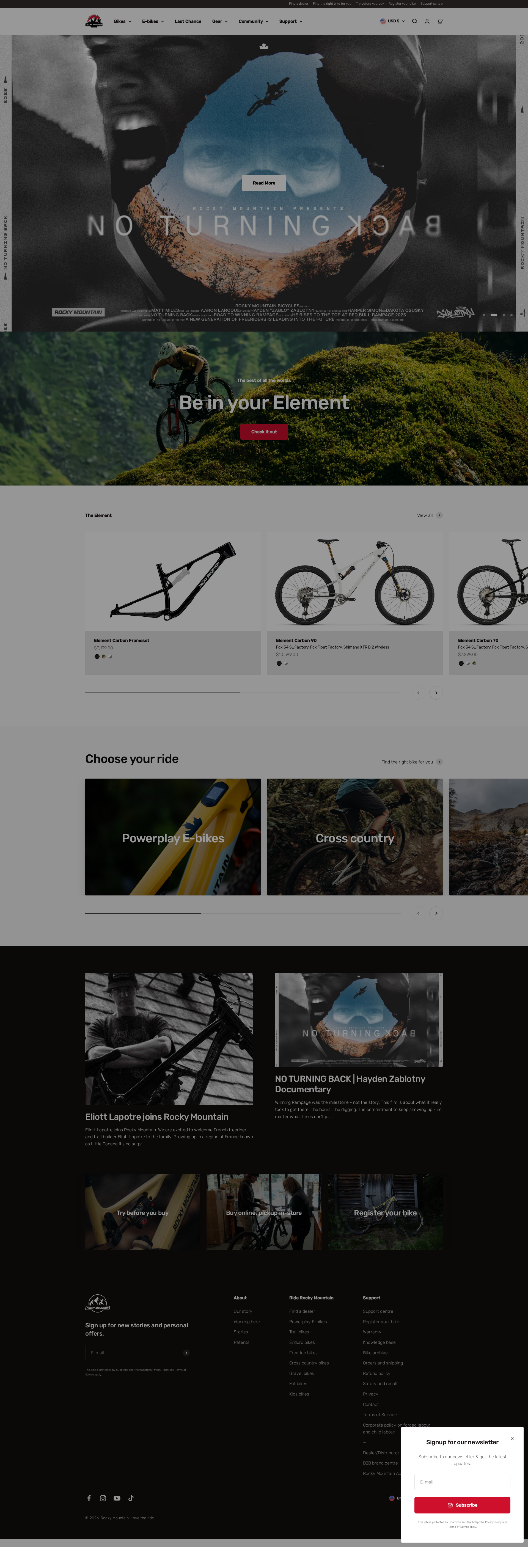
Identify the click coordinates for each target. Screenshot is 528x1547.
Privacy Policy (493, 1522)
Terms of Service (459, 1527)
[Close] (512, 1438)
